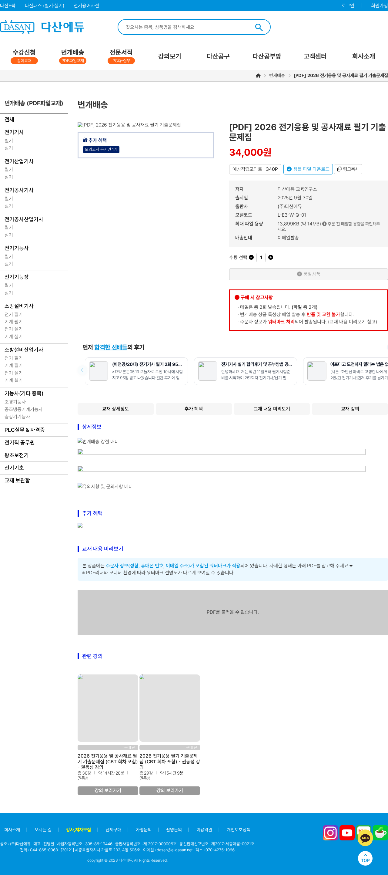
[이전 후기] (82, 370)
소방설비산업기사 (24, 349)
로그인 (348, 5)
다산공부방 (267, 56)
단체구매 (113, 830)
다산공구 (218, 56)
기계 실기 (14, 337)
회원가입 (379, 5)
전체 (9, 119)
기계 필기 (14, 322)
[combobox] (186, 27)
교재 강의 (350, 409)
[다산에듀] (41, 27)
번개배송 (72, 56)
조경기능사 (15, 402)
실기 (9, 148)
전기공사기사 (19, 190)
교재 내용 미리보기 (272, 409)
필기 (9, 141)
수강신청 (24, 56)
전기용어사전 (86, 5)
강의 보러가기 (108, 790)
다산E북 (7, 5)
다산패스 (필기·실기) (44, 5)
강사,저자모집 (78, 830)
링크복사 (351, 169)
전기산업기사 (19, 161)
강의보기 (169, 56)
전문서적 (121, 56)
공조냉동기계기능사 (24, 409)
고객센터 (315, 56)
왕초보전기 (17, 455)
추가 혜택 (194, 409)
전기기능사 (17, 248)
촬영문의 (174, 830)
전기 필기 (14, 314)
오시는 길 (43, 830)
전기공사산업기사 (24, 219)
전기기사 (14, 132)
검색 (259, 27)
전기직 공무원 (20, 442)
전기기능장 (17, 277)
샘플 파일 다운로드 (311, 169)
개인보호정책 (238, 830)
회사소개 (363, 56)
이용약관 (204, 830)
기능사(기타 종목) (24, 393)
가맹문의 (144, 830)
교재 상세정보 (115, 409)
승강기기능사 (17, 417)
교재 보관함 (17, 480)
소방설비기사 (19, 306)
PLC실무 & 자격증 (25, 430)
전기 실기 (14, 329)
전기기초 (14, 468)
